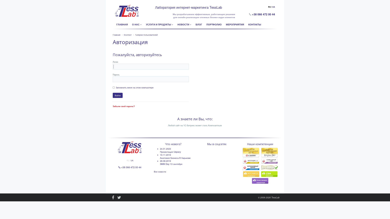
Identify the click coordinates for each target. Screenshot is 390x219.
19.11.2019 (165, 154)
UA (273, 6)
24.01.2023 (165, 148)
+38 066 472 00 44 (264, 14)
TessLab (275, 197)
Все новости (160, 171)
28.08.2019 (165, 160)
